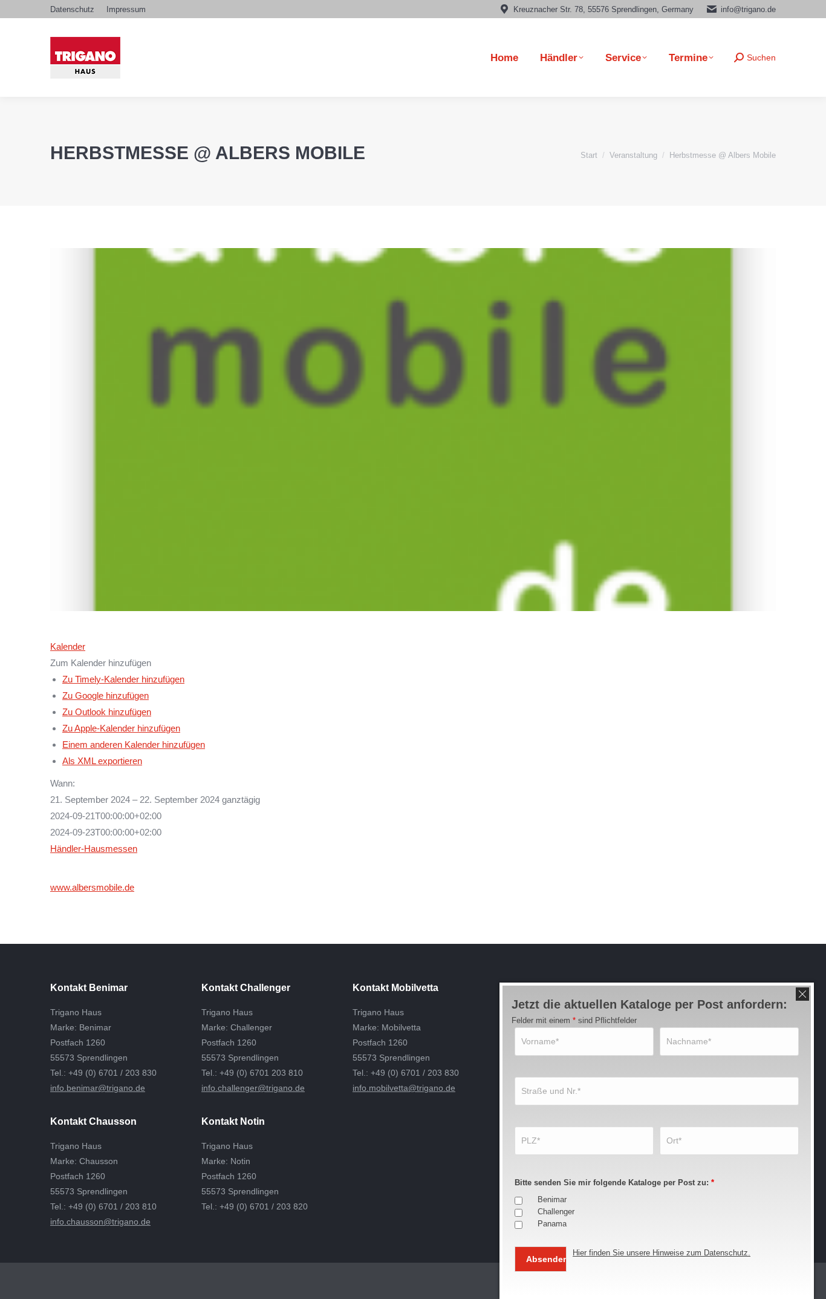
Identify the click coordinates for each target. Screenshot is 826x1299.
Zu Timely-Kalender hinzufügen (123, 679)
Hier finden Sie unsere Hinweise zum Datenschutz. (661, 1252)
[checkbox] (518, 1201)
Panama (552, 1223)
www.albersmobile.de (92, 887)
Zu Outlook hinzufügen (106, 712)
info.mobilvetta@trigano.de (404, 1088)
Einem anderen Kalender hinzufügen (133, 744)
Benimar (552, 1199)
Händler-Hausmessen (93, 848)
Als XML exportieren (102, 761)
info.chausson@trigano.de (100, 1221)
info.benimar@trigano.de (97, 1088)
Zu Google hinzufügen (105, 695)
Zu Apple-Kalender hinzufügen (121, 728)
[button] (100, 663)
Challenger (556, 1211)
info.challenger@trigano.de (253, 1088)
